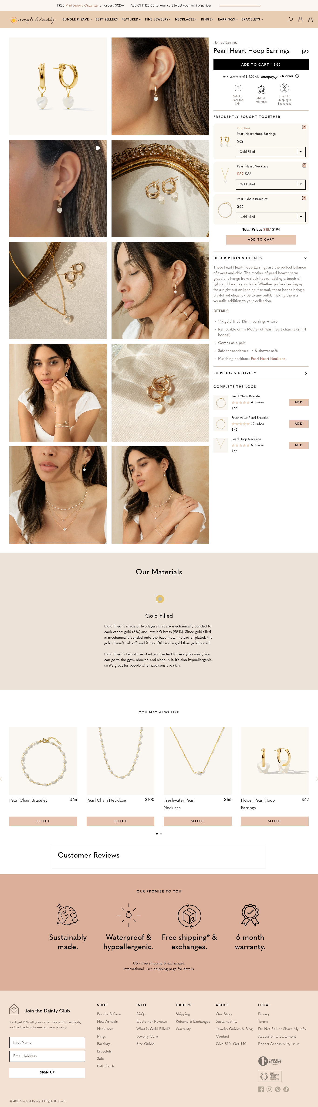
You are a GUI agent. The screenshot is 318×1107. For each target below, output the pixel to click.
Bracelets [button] (250, 19)
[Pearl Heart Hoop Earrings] (304, 127)
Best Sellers (106, 19)
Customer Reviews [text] (89, 855)
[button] (292, 19)
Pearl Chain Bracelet (252, 199)
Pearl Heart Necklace (252, 166)
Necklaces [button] (185, 19)
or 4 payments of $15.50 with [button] (252, 76)
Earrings (231, 42)
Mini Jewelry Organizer (82, 5)
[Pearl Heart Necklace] (304, 165)
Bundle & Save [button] (75, 19)
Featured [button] (130, 19)
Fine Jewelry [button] (157, 19)
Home (217, 42)
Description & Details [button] (237, 258)
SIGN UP (47, 1072)
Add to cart (261, 65)
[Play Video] (98, 148)
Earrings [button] (226, 19)
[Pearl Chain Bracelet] (304, 198)
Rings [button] (206, 19)
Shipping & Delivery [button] (235, 373)
